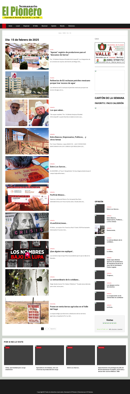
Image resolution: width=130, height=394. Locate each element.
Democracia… (111, 230)
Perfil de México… (58, 195)
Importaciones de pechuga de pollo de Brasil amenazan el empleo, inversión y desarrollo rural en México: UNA (111, 369)
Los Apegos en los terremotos (113, 286)
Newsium (81, 392)
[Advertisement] (34, 385)
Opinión (53, 26)
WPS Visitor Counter (115, 329)
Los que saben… (57, 110)
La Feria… (110, 307)
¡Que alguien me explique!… (62, 251)
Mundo (62, 26)
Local (18, 26)
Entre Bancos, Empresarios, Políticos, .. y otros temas (115, 219)
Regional (26, 26)
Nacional (44, 26)
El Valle (35, 26)
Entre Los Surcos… (58, 167)
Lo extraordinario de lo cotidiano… (65, 280)
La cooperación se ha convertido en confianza (115, 296)
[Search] (126, 26)
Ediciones (71, 26)
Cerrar (97, 38)
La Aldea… (110, 251)
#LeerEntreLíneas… (58, 223)
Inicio (10, 26)
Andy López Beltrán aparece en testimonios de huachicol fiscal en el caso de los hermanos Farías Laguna (115, 263)
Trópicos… (110, 275)
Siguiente (53, 328)
